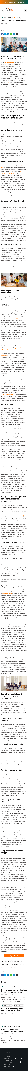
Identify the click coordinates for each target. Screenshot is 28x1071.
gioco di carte (5, 966)
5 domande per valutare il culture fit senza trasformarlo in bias (14, 991)
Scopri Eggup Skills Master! (14, 956)
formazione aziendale (16, 964)
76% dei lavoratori (19, 318)
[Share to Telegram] (14, 34)
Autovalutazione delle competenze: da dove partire (12, 1030)
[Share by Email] (17, 34)
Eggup (23, 515)
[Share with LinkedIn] (8, 34)
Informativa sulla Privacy (7, 1066)
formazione (5, 964)
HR (13, 966)
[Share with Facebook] (2, 34)
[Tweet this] (5, 34)
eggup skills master (17, 961)
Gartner (8, 82)
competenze (5, 961)
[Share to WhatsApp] (11, 34)
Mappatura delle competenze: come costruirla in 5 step (12, 1010)
